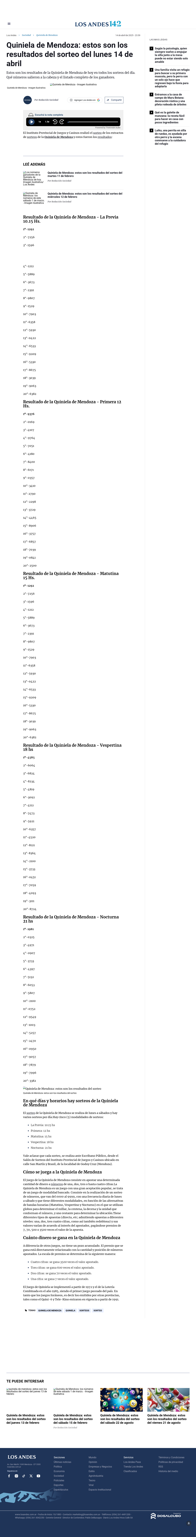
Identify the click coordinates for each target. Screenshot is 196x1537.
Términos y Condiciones (171, 1457)
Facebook (9, 1476)
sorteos (32, 137)
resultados (105, 137)
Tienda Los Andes (133, 1466)
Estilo (92, 1471)
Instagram (16, 1476)
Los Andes (11, 35)
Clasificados (130, 1471)
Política (58, 1466)
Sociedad (26, 35)
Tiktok (24, 1476)
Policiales (59, 1480)
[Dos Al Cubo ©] (166, 1518)
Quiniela (62, 401)
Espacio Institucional (100, 1489)
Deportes (58, 1485)
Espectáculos (61, 1489)
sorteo (97, 133)
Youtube (38, 1476)
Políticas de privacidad (170, 1462)
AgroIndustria (96, 1475)
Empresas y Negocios (100, 1466)
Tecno (92, 1480)
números (57, 1184)
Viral (91, 1485)
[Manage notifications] (188, 1523)
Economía (59, 1471)
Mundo (92, 1457)
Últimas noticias (62, 1462)
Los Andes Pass (132, 1462)
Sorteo (98, 1310)
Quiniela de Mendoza (58, 137)
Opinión (93, 1462)
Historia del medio (168, 1471)
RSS (160, 1466)
